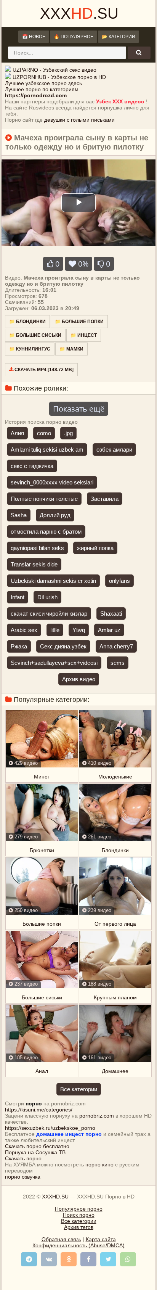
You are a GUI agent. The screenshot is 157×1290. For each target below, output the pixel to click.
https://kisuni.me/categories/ (38, 1110)
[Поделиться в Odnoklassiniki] (69, 1259)
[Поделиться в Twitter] (108, 1259)
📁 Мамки (71, 349)
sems (118, 662)
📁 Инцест (83, 335)
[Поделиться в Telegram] (29, 1259)
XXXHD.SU (55, 1196)
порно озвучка (22, 1177)
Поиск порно (79, 1215)
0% (82, 264)
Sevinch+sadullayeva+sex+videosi (54, 662)
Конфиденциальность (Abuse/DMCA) (78, 1245)
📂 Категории (118, 36)
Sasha (19, 515)
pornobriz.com (96, 1116)
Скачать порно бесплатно (37, 1146)
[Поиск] (139, 53)
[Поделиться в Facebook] (88, 1259)
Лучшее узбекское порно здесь (43, 83)
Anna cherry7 (116, 646)
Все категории (78, 1089)
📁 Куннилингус (29, 349)
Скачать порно (23, 1158)
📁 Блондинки (27, 321)
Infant (17, 597)
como (44, 433)
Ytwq (78, 630)
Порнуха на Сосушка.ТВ (35, 1152)
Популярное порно (79, 1209)
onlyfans (119, 580)
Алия (17, 433)
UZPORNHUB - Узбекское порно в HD (59, 77)
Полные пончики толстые (44, 498)
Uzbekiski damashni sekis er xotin (53, 580)
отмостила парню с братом (46, 531)
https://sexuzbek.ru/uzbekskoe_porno (50, 1128)
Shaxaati (111, 613)
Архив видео (78, 679)
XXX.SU (79, 13)
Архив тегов (78, 1227)
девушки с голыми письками (79, 120)
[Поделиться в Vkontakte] (49, 1259)
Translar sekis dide (34, 564)
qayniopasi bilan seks (37, 548)
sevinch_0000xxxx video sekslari (52, 482)
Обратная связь (61, 1239)
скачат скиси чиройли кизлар (49, 613)
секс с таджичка (32, 466)
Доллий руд (55, 515)
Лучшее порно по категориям (41, 89)
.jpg (68, 433)
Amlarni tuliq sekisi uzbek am (47, 449)
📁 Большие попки (79, 321)
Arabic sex (24, 630)
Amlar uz (109, 630)
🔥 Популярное (73, 36)
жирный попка (95, 548)
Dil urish (47, 597)
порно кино (99, 1164)
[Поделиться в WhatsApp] (128, 1259)
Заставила (105, 498)
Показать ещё (78, 409)
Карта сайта (101, 1239)
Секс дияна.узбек (63, 646)
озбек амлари (114, 449)
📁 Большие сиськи (35, 335)
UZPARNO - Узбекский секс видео (54, 70)
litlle (54, 630)
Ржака (19, 646)
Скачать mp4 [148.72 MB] (43, 369)
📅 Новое (33, 36)
